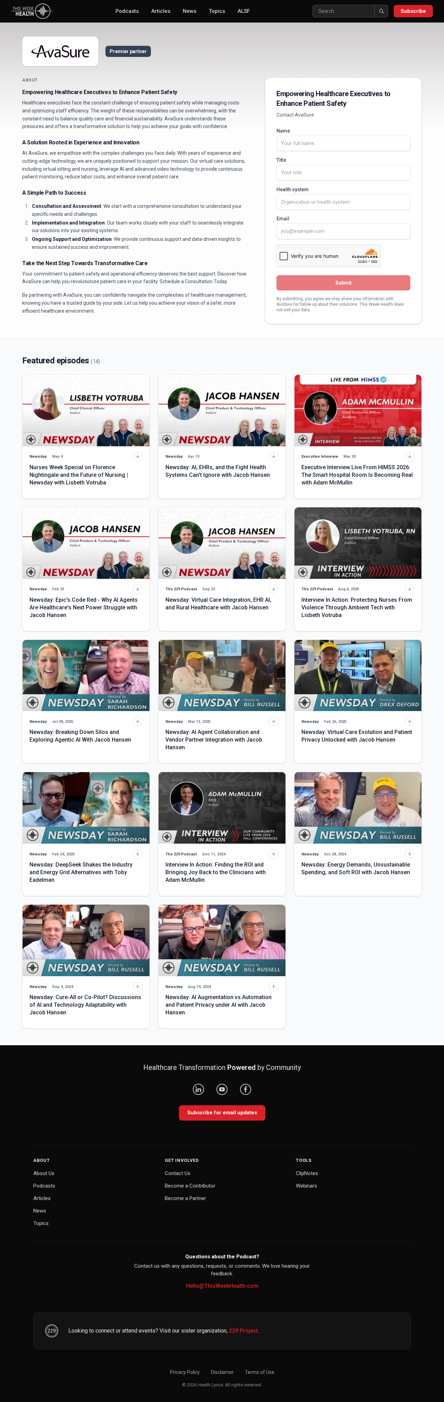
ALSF (244, 11)
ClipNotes (307, 1173)
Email (282, 218)
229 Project (243, 1330)
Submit (343, 283)
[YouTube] (222, 1089)
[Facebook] (245, 1089)
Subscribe (413, 11)
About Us (43, 1173)
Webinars (306, 1186)
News (189, 11)
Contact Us (177, 1173)
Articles (160, 11)
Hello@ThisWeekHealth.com (222, 1286)
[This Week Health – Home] (32, 11)
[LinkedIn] (198, 1089)
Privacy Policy (185, 1372)
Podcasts (127, 11)
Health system (292, 189)
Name (283, 131)
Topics (217, 11)
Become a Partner (185, 1198)
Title (281, 160)
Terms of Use (259, 1372)
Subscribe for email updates (222, 1112)
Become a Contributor (190, 1186)
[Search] (381, 11)
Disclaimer (222, 1372)
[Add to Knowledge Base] (138, 457)
